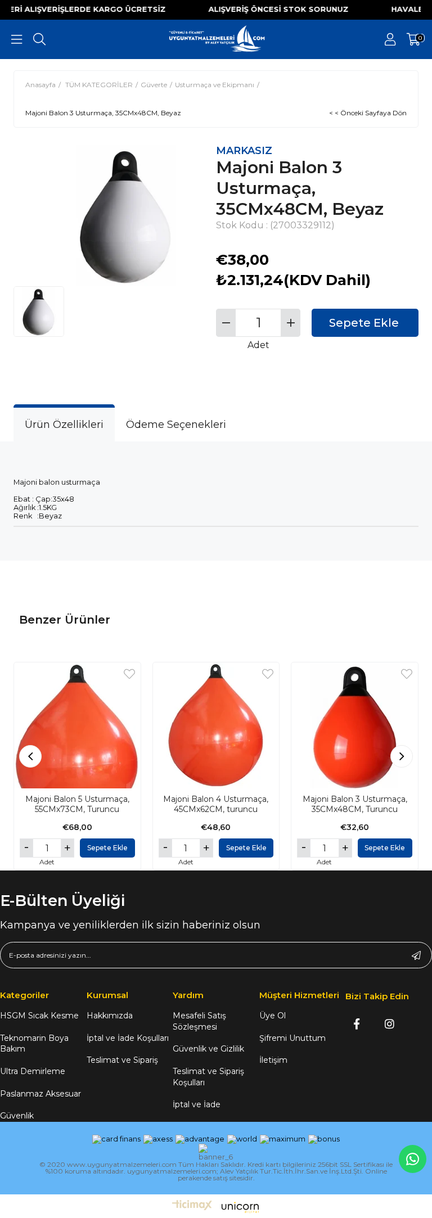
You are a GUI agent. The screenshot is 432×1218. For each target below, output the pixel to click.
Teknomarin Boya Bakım (34, 1043)
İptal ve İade (196, 1104)
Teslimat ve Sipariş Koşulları (208, 1077)
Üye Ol (272, 1016)
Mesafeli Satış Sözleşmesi (199, 1021)
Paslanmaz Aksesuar (40, 1094)
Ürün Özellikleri (64, 424)
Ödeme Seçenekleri (176, 424)
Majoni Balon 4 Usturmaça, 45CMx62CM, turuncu (215, 804)
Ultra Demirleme (32, 1071)
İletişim (273, 1060)
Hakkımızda (110, 1016)
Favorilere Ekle (129, 674)
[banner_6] (216, 1152)
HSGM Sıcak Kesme (39, 1016)
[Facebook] (356, 1024)
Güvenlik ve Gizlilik (208, 1049)
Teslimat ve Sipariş (122, 1060)
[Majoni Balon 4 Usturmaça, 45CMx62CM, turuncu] (216, 725)
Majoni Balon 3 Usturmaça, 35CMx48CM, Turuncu (355, 804)
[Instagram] (389, 1024)
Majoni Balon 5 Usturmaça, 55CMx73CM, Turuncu (77, 804)
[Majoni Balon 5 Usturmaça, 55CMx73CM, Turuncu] (77, 725)
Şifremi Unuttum (292, 1038)
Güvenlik (17, 1116)
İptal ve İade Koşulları (128, 1038)
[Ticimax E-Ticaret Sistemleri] (216, 1208)
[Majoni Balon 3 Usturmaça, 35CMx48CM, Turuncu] (354, 725)
